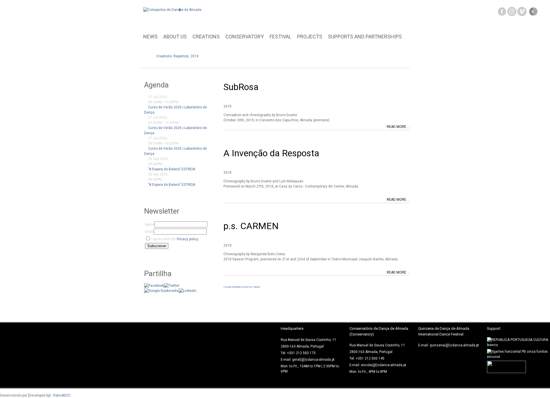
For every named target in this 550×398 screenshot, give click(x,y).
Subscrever (156, 246)
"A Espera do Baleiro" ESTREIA (171, 169)
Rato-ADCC (62, 395)
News (150, 37)
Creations (206, 37)
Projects (309, 37)
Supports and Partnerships (365, 37)
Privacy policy (187, 239)
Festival (280, 37)
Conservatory (244, 37)
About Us (175, 37)
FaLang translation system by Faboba (241, 287)
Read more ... (398, 127)
